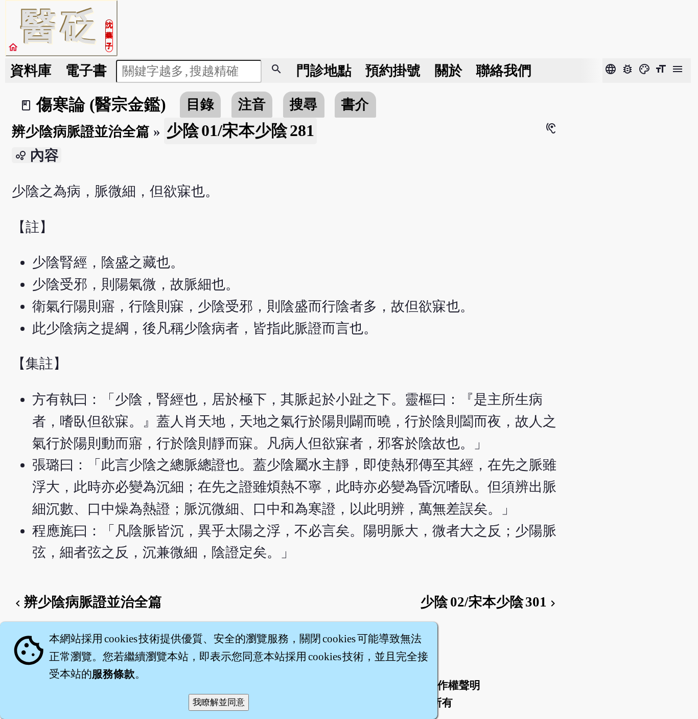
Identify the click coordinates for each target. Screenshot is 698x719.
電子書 (86, 70)
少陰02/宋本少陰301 (490, 602)
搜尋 (303, 104)
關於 (448, 70)
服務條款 (113, 674)
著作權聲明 (453, 685)
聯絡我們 (503, 70)
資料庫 (31, 70)
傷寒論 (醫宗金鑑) (101, 104)
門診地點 (324, 70)
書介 (355, 104)
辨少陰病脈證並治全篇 (81, 131)
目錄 (200, 104)
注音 (252, 104)
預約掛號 (393, 70)
